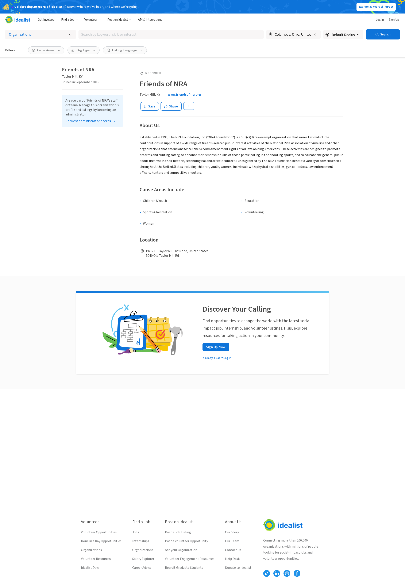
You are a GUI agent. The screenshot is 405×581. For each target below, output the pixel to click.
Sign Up (394, 20)
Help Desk (232, 559)
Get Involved (46, 20)
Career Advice (141, 567)
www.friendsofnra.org (184, 94)
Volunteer (90, 20)
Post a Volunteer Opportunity (186, 541)
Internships (140, 541)
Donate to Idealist (238, 567)
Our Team (232, 541)
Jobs (135, 532)
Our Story (232, 532)
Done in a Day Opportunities (101, 541)
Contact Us (233, 550)
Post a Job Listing (178, 532)
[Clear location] (314, 34)
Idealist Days (90, 567)
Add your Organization (181, 550)
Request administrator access (88, 121)
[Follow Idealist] (266, 573)
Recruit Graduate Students (184, 567)
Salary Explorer (143, 559)
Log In (380, 20)
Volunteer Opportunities (99, 532)
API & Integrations (150, 20)
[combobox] (171, 34)
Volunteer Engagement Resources (189, 559)
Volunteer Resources (96, 559)
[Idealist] (17, 19)
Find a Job (67, 20)
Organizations (91, 550)
